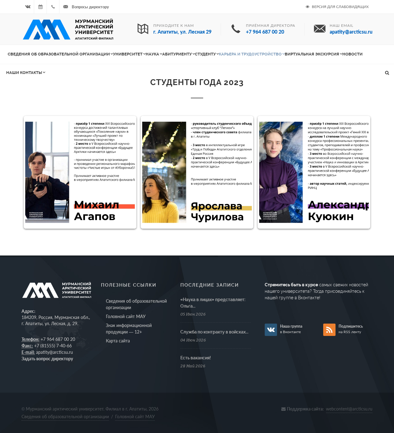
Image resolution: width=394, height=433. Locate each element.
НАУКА (152, 54)
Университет (128, 54)
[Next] (359, 172)
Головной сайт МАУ (126, 316)
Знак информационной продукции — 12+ (129, 328)
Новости (352, 54)
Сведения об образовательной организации (59, 54)
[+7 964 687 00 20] (53, 7)
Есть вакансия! (195, 357)
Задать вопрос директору (47, 358)
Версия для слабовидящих (340, 6)
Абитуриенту (177, 54)
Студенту (205, 54)
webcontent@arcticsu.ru (349, 408)
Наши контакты (24, 72)
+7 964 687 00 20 (58, 339)
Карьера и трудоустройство (250, 54)
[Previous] (34, 172)
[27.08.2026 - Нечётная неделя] (40, 7)
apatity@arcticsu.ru (54, 352)
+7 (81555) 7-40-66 (53, 345)
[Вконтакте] (28, 7)
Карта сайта (118, 340)
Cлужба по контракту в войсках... (214, 331)
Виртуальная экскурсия (312, 54)
